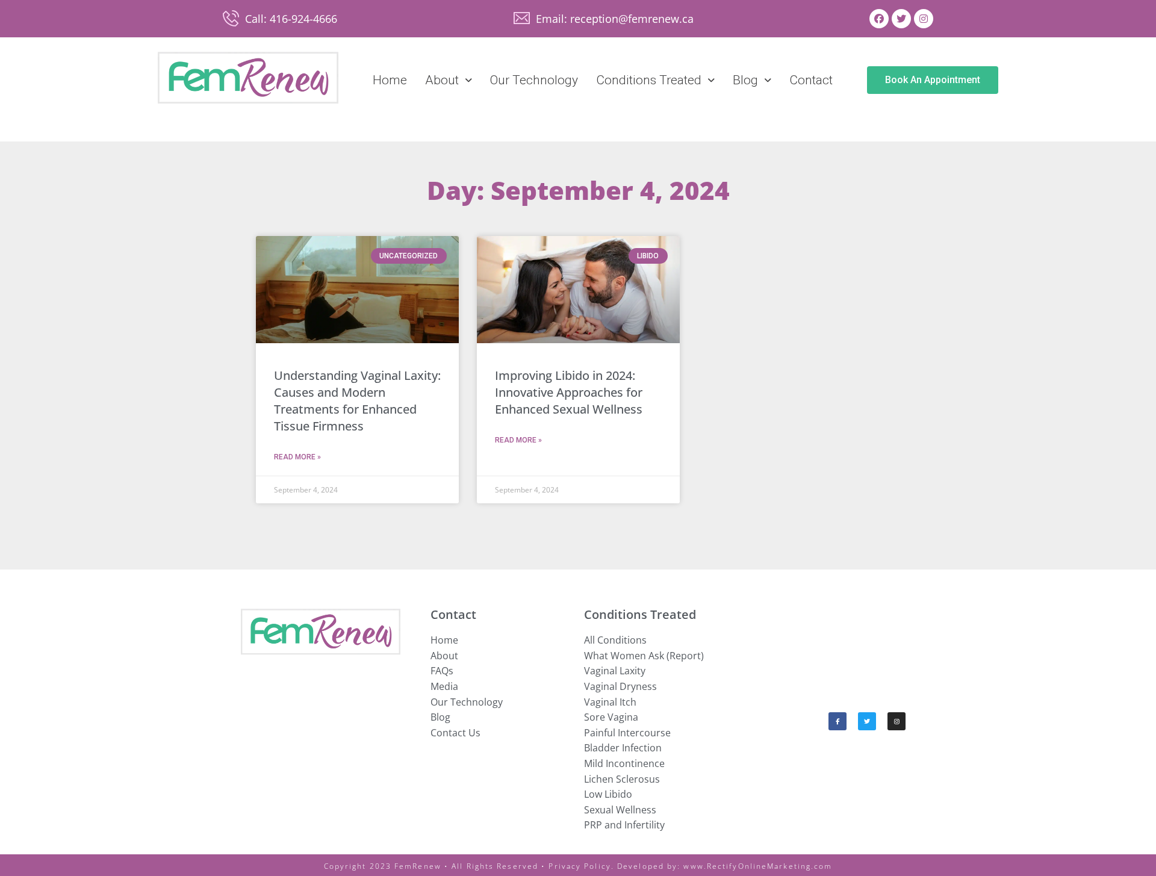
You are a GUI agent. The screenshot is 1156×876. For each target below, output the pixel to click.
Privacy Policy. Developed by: (615, 866)
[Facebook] (879, 18)
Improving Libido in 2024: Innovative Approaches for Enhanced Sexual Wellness (568, 392)
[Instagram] (923, 18)
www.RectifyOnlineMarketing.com (757, 866)
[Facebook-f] (837, 721)
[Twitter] (901, 18)
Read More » (297, 457)
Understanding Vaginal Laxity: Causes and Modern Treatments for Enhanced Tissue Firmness (357, 400)
